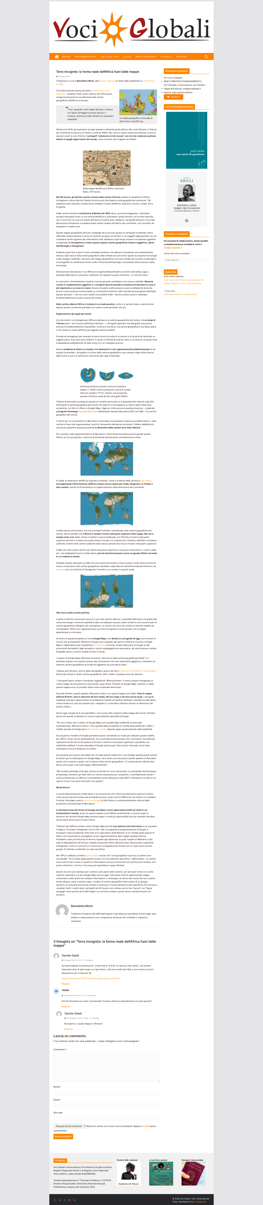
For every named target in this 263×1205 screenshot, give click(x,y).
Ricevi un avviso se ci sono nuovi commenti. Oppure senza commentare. (104, 1128)
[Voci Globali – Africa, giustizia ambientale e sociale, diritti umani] (131, 9)
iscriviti (145, 1126)
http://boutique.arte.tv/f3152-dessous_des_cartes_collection (91, 978)
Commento (60, 1049)
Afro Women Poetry (85, 57)
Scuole (127, 57)
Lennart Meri (92, 855)
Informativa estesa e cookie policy (180, 294)
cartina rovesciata (92, 800)
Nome (57, 1086)
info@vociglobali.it (173, 247)
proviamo (61, 569)
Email (57, 1099)
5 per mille (166, 57)
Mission (66, 57)
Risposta (66, 984)
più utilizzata (99, 645)
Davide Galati (70, 955)
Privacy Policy (170, 291)
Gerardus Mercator (87, 411)
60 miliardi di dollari (97, 729)
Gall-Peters (145, 480)
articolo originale (107, 81)
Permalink (89, 960)
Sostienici (175, 97)
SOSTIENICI (181, 57)
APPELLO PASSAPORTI (145, 57)
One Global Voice (109, 57)
